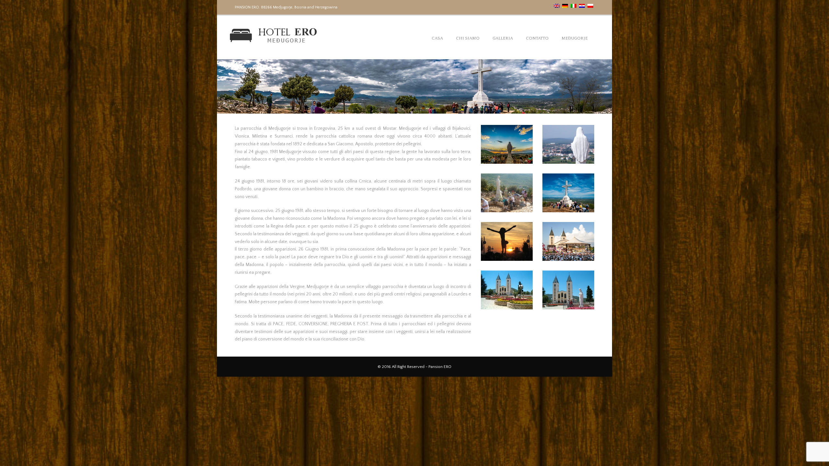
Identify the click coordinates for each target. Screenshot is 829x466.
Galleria (503, 38)
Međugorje (575, 38)
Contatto (537, 38)
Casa (437, 38)
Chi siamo (468, 38)
